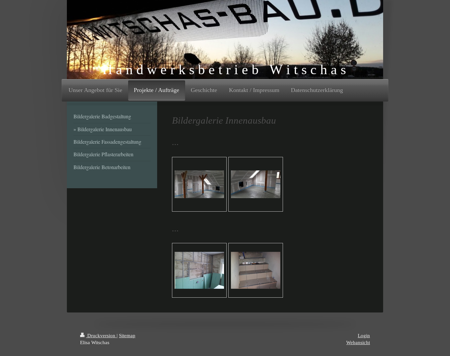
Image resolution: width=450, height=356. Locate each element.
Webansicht (358, 342)
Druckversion (101, 335)
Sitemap (127, 335)
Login (364, 335)
